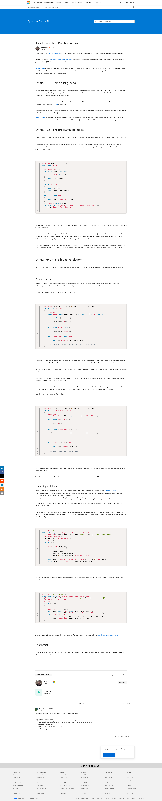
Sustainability (130, 793)
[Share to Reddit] (89, 766)
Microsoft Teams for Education (65, 780)
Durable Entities (40, 68)
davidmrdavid (44, 47)
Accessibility (129, 790)
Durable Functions (40, 117)
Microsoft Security (84, 777)
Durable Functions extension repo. (108, 635)
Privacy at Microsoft (131, 782)
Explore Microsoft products (19, 790)
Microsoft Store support (42, 780)
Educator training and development (66, 788)
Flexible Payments (40, 793)
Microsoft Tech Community (110, 785)
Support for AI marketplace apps (111, 782)
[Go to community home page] (28, 2)
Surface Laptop (17, 777)
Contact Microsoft (85, 798)
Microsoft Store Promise (42, 790)
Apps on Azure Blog (53, 7)
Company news (130, 780)
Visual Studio (107, 793)
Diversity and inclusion (131, 788)
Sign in (109, 755)
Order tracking (40, 785)
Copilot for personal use (18, 785)
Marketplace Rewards (109, 790)
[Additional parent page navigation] (42, 7)
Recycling (127, 798)
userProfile (122, 682)
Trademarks (113, 798)
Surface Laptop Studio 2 (18, 780)
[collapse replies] (31, 708)
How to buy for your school (64, 785)
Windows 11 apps (17, 793)
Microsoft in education (64, 774)
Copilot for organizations (19, 782)
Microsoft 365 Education (64, 782)
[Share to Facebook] (84, 766)
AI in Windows (16, 788)
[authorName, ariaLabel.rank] (37, 48)
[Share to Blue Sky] (92, 766)
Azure (46, 7)
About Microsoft (130, 777)
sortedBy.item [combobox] (126, 703)
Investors (129, 785)
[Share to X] (86, 766)
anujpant (41, 708)
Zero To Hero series (54, 53)
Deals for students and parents (65, 790)
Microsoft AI (83, 774)
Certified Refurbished (41, 788)
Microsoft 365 (84, 782)
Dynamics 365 (84, 780)
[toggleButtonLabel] (133, 7)
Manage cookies (99, 798)
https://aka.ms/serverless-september (61, 59)
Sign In (132, 2)
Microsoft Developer (109, 777)
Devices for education (63, 777)
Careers (128, 774)
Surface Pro (16, 774)
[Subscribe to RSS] (95, 766)
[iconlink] (38, 692)
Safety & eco (121, 798)
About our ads (134, 798)
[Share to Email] (98, 766)
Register (126, 2)
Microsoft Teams (84, 788)
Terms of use (106, 798)
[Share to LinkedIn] (81, 766)
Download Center (40, 777)
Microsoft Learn (108, 780)
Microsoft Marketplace (109, 788)
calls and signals (111, 490)
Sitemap (77, 798)
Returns (38, 782)
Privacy (92, 798)
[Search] (121, 3)
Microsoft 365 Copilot (85, 790)
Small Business (84, 793)
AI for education (62, 793)
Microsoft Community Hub (33, 7)
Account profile (40, 774)
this (57, 104)
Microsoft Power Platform (86, 785)
